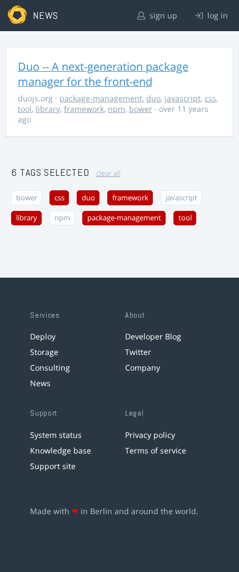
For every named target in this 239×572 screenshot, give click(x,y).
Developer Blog (153, 336)
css (210, 98)
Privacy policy (150, 435)
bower (140, 108)
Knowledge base (60, 450)
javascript (183, 98)
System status (56, 435)
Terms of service (155, 450)
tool (25, 108)
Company (142, 367)
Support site (53, 466)
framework (84, 108)
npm (116, 108)
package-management (100, 98)
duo (153, 98)
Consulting (50, 367)
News (40, 383)
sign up (162, 15)
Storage (44, 352)
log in (216, 15)
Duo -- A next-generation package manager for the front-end (103, 74)
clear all (108, 173)
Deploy (43, 336)
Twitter (138, 352)
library (48, 108)
